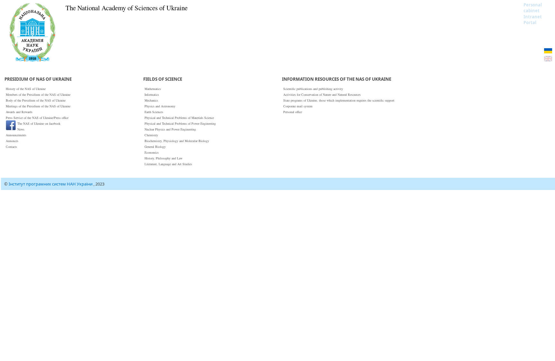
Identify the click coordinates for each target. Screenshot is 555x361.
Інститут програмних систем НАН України (51, 184)
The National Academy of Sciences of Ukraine (127, 7)
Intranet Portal (533, 19)
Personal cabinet (533, 8)
